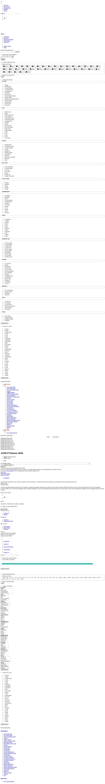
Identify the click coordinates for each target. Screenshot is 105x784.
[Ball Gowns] (5, 595)
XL (22, 72)
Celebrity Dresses (9, 146)
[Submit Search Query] (18, 555)
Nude (6, 366)
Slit (6, 160)
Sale (8, 428)
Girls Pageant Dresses (10, 96)
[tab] (54, 406)
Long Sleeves (8, 304)
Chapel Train (8, 246)
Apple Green (8, 332)
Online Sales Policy (5, 473)
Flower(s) (7, 205)
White (6, 375)
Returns (5, 514)
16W (25, 69)
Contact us (6, 552)
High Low (7, 151)
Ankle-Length (8, 243)
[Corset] (5, 606)
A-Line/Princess (9, 290)
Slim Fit (7, 294)
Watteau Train (8, 256)
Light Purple (8, 349)
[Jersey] (3, 633)
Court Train (8, 247)
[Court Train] (4, 640)
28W (69, 69)
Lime (6, 335)
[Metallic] (2, 617)
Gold (6, 367)
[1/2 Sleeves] (5, 657)
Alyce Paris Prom (11, 387)
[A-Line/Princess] (4, 650)
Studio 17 (9, 424)
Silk (6, 233)
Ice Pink (7, 350)
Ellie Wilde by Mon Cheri (13, 396)
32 (11, 69)
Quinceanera (8, 102)
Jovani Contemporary (12, 405)
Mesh (6, 227)
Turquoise (7, 338)
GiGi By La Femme (12, 410)
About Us (6, 519)
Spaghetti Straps (9, 319)
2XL (28, 72)
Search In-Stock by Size (9, 62)
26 (92, 66)
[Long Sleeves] (5, 660)
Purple (6, 346)
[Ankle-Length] (4, 636)
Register (6, 9)
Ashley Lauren (11, 392)
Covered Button (9, 166)
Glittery (7, 182)
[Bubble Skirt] (5, 602)
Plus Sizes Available (10, 157)
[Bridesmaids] (7, 590)
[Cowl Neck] (4, 643)
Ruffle (6, 209)
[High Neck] (4, 646)
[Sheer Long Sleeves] (5, 661)
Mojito (7, 330)
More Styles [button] (4, 778)
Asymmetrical (8, 244)
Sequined (7, 231)
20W (40, 69)
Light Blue (8, 339)
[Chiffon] (3, 631)
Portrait (7, 274)
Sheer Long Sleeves (10, 306)
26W (62, 69)
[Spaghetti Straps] (4, 666)
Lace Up (7, 170)
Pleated (7, 155)
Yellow (7, 329)
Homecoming (8, 97)
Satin (6, 230)
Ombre (7, 187)
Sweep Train (8, 253)
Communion (8, 91)
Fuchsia (7, 355)
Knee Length (8, 250)
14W (18, 69)
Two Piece (7, 138)
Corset (6, 149)
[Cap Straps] (4, 664)
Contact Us (6, 513)
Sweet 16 (7, 105)
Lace (6, 208)
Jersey (6, 224)
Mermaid (7, 293)
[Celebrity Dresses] (5, 604)
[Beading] (4, 624)
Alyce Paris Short (11, 388)
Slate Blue (7, 341)
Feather (7, 203)
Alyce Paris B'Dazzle (12, 433)
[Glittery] (2, 616)
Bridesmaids (8, 86)
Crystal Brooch (9, 200)
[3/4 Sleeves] (5, 658)
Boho (6, 113)
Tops (6, 135)
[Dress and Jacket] (5, 598)
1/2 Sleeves (8, 301)
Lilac (6, 347)
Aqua (6, 336)
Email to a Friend (5, 475)
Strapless (7, 280)
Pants (6, 124)
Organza (7, 228)
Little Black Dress (9, 118)
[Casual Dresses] (7, 591)
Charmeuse (8, 219)
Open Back (8, 154)
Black (6, 370)
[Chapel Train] (4, 639)
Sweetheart (8, 282)
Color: (2, 465)
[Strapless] (4, 668)
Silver (6, 373)
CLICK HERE (9, 470)
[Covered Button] (5, 609)
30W (76, 69)
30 (5, 69)
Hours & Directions (8, 546)
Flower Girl (8, 94)
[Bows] (4, 625)
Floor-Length (8, 249)
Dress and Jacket (9, 115)
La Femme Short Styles (12, 412)
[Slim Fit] (4, 654)
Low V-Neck (8, 269)
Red (6, 359)
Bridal (6, 85)
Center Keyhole (9, 148)
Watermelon (8, 356)
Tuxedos (9, 427)
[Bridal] (7, 589)
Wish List (6, 5)
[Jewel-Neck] (4, 647)
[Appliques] (4, 623)
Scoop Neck (8, 277)
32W (84, 69)
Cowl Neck (8, 263)
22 (80, 66)
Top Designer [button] (4, 731)
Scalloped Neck (9, 275)
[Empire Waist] (4, 651)
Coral (6, 363)
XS (98, 69)
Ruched (7, 158)
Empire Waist (8, 291)
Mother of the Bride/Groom (12, 99)
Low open (7, 171)
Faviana (9, 398)
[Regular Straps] (4, 665)
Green (6, 333)
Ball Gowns (8, 112)
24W (54, 69)
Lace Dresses (8, 116)
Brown (7, 369)
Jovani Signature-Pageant (13, 406)
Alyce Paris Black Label (13, 390)
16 (62, 66)
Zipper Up (7, 174)
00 (12, 66)
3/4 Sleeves (8, 303)
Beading (7, 197)
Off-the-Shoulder (9, 271)
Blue (6, 343)
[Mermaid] (4, 653)
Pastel (6, 189)
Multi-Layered (8, 152)
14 (56, 66)
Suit (6, 133)
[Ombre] (2, 620)
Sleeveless (7, 309)
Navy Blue (8, 344)
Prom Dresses (8, 100)
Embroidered (8, 201)
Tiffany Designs (11, 425)
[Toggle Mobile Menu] (1, 537)
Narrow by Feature (7, 79)
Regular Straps (8, 317)
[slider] (94, 564)
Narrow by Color (7, 326)
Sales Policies (7, 549)
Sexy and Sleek (9, 127)
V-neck (7, 283)
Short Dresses (8, 130)
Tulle (6, 236)
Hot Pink (7, 353)
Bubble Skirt (8, 144)
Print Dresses (8, 125)
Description (6, 478)
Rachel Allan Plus (11, 419)
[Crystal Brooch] (4, 627)
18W (33, 69)
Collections (6, 541)
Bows (6, 198)
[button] (6, 36)
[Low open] (5, 613)
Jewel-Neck (8, 268)
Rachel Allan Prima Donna (13, 420)
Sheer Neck (8, 278)
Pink (6, 352)
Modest (7, 122)
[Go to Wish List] (2, 1)
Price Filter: (6, 56)
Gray (6, 372)
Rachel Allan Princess (12, 421)
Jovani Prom (10, 403)
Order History (7, 527)
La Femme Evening (11, 413)
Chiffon (7, 220)
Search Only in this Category (9, 54)
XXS (91, 69)
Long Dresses (8, 121)
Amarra (8, 391)
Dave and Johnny (11, 395)
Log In (5, 10)
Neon (6, 186)
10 (44, 66)
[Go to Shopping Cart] (1, 1)
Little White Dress (9, 119)
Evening (7, 92)
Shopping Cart (7, 8)
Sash (6, 211)
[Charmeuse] (3, 630)
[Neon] (2, 619)
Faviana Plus (10, 401)
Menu (2, 34)
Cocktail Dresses (9, 89)
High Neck (8, 266)
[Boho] (5, 597)
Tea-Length (8, 255)
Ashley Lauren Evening (12, 394)
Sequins (7, 212)
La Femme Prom (11, 409)
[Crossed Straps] (5, 610)
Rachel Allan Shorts (11, 417)
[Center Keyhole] (5, 605)
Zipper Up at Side (9, 176)
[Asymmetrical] (4, 638)
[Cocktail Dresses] (7, 592)
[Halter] (4, 645)
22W (47, 69)
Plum (6, 358)
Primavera (9, 414)
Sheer (6, 173)
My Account (7, 6)
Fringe (6, 206)
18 (68, 66)
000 (6, 66)
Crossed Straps (8, 168)
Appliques (7, 195)
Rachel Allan (10, 416)
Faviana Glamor (11, 399)
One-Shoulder (8, 272)
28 (99, 66)
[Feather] (3, 632)
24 (86, 66)
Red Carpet (8, 103)
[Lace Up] (5, 612)
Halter (6, 265)
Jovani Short (10, 407)
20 (74, 66)
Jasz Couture (10, 402)
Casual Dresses (9, 88)
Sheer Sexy (8, 128)
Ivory (6, 364)
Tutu (6, 136)
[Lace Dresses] (5, 599)
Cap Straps (8, 316)
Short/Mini (7, 252)
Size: (2, 463)
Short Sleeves (8, 307)
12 (50, 66)
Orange (7, 361)
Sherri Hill (9, 423)
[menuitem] (54, 5)
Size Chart (3, 472)
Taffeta (7, 234)
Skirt (6, 132)
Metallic (7, 184)
